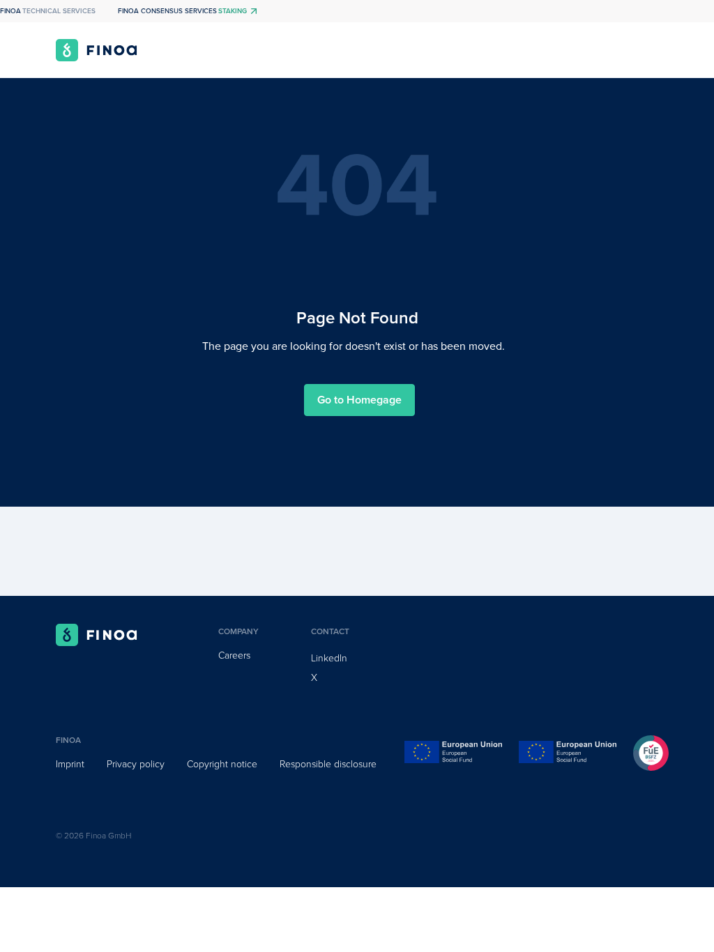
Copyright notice (222, 764)
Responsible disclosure (328, 764)
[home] (96, 50)
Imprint (70, 764)
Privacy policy (136, 764)
